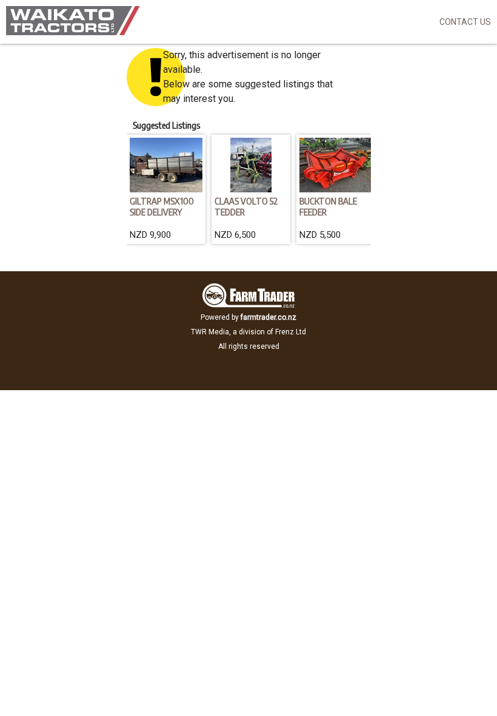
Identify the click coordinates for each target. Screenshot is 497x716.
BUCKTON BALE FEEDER (328, 206)
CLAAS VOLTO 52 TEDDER (246, 206)
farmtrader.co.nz (268, 317)
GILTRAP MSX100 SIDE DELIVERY (162, 206)
